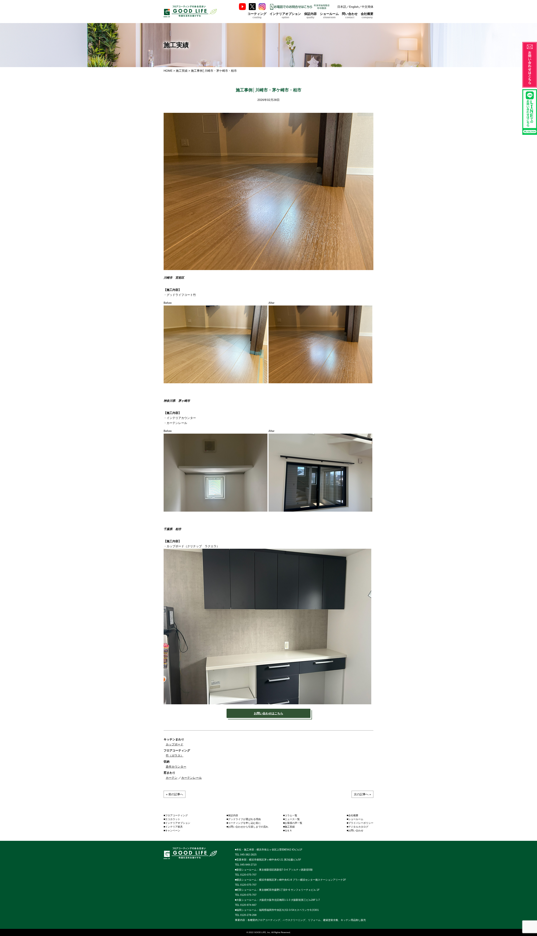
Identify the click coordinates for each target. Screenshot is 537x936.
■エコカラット (172, 819)
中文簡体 (367, 6)
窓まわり (169, 772)
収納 (166, 761)
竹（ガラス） (174, 755)
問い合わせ (350, 15)
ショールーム (329, 15)
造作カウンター (176, 766)
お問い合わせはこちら (268, 713)
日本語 (341, 6)
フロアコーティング (177, 750)
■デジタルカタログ (357, 826)
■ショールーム (355, 819)
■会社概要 (352, 815)
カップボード (174, 744)
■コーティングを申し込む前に (244, 823)
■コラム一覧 (290, 815)
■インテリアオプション (177, 823)
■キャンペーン (172, 830)
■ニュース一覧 (291, 819)
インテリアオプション (285, 15)
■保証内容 (232, 815)
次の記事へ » (362, 794)
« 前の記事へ (174, 794)
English (354, 6)
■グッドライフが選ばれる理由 (244, 819)
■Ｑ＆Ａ (287, 830)
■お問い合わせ (355, 830)
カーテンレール (191, 777)
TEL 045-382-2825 (246, 854)
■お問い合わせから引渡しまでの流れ (247, 826)
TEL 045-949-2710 (246, 864)
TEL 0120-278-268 (246, 915)
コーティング (257, 15)
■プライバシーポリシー (360, 823)
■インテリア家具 (173, 826)
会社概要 (367, 15)
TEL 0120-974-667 (246, 905)
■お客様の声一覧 (292, 823)
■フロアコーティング (176, 815)
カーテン (171, 777)
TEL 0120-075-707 (246, 874)
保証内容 (310, 15)
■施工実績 (289, 826)
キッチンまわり (174, 739)
